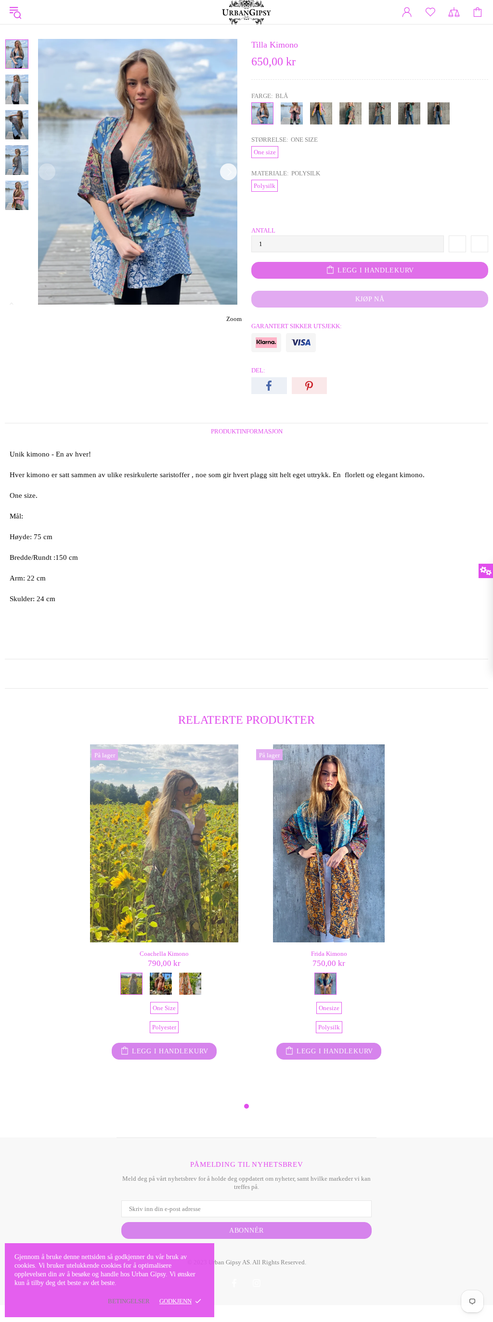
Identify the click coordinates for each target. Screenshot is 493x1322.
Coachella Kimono (164, 953)
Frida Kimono (329, 953)
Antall (263, 230)
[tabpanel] (164, 922)
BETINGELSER (129, 1301)
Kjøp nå (370, 299)
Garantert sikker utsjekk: (296, 326)
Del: (258, 370)
